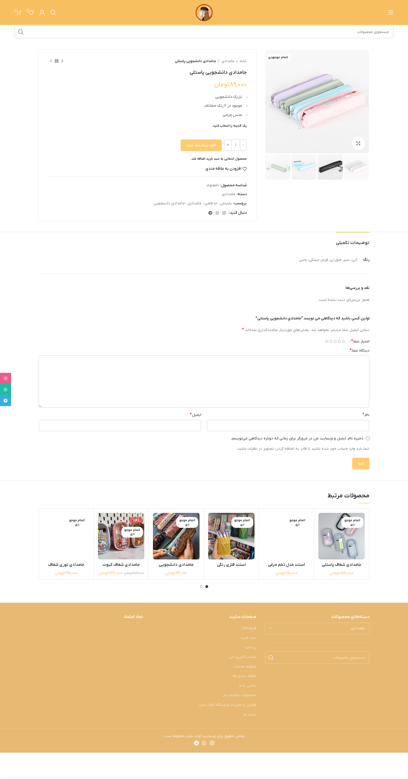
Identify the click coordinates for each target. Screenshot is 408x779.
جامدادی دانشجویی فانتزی (176, 567)
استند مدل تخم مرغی (286, 564)
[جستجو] (53, 12)
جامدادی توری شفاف (66, 564)
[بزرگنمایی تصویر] (358, 143)
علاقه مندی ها (244, 676)
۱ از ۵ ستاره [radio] (343, 341)
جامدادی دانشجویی (169, 203)
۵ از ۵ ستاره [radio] (327, 341)
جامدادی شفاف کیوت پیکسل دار (121, 567)
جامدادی (228, 61)
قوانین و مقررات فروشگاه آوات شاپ (227, 704)
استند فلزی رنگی (231, 564)
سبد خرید (248, 637)
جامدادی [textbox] (358, 628)
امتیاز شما (360, 341)
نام (365, 414)
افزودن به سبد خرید (201, 145)
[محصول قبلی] (62, 61)
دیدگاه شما (359, 350)
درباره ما (249, 714)
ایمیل (195, 414)
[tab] (352, 240)
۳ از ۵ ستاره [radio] (335, 341)
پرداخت (250, 647)
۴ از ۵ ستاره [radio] (331, 341)
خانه (243, 61)
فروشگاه (249, 628)
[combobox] (317, 628)
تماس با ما (247, 685)
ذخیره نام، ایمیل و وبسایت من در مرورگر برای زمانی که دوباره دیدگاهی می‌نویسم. (297, 438)
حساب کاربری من (242, 657)
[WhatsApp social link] (217, 213)
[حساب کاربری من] (42, 12)
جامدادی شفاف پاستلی (341, 564)
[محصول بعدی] (51, 61)
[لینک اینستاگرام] (224, 213)
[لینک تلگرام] (210, 213)
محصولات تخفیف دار (239, 695)
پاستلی (226, 203)
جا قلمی (211, 203)
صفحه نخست (244, 666)
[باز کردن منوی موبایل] (390, 12)
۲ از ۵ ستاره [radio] (339, 341)
